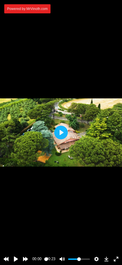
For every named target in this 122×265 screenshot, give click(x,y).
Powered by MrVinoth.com (27, 9)
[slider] (46, 259)
